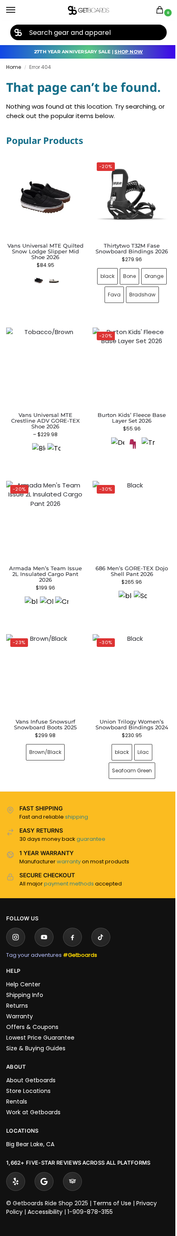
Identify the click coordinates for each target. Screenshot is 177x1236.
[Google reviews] (44, 1169)
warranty (69, 849)
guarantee (91, 827)
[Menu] (18, 10)
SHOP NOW (128, 52)
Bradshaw (138, 291)
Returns (17, 993)
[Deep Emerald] (112, 437)
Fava (109, 291)
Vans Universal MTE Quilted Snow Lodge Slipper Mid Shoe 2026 (45, 251)
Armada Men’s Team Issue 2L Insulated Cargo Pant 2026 (43, 564)
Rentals (16, 1089)
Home (13, 67)
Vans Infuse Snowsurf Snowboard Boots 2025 (43, 712)
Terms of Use (112, 1191)
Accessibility (45, 1199)
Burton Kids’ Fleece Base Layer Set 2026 (127, 411)
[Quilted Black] (38, 280)
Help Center (23, 972)
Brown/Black (44, 739)
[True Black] (143, 437)
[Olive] (44, 593)
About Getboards (31, 1068)
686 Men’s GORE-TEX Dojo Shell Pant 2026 (127, 561)
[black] (29, 593)
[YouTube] (44, 924)
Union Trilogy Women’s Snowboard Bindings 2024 (127, 712)
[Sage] (135, 587)
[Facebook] (72, 924)
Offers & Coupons (32, 1015)
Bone (124, 273)
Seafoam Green (127, 758)
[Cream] (60, 593)
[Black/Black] (37, 443)
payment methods (69, 871)
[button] (161, 10)
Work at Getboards (33, 1100)
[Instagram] (15, 924)
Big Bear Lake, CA (30, 1132)
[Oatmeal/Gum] (54, 280)
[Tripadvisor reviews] (72, 1169)
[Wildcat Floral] (128, 437)
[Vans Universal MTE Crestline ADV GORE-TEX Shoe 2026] (44, 361)
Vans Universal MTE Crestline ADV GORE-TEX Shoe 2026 (43, 414)
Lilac (138, 739)
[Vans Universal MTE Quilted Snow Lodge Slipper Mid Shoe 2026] (45, 197)
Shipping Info (24, 983)
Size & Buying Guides (35, 1036)
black (102, 273)
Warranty (19, 1004)
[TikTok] (100, 924)
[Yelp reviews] (15, 1169)
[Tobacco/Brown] (52, 443)
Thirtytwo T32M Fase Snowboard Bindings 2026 (127, 245)
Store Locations (28, 1078)
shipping (76, 804)
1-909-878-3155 (90, 1199)
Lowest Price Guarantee (40, 1025)
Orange (149, 273)
